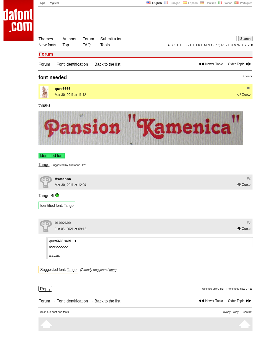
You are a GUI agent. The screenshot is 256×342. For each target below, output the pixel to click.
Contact (247, 311)
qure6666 (62, 89)
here (112, 270)
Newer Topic (214, 64)
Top (65, 45)
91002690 (63, 223)
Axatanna (74, 164)
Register (54, 3)
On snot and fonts (58, 311)
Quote (246, 94)
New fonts (47, 45)
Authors (69, 39)
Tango (44, 164)
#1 (248, 88)
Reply (45, 289)
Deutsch (210, 3)
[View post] (85, 164)
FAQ (86, 45)
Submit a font (112, 39)
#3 (248, 222)
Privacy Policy (230, 311)
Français (174, 3)
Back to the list (107, 64)
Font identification (72, 64)
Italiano (227, 3)
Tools (105, 45)
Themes (45, 39)
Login (41, 3)
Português (245, 3)
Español (193, 3)
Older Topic (236, 64)
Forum (88, 39)
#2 (248, 178)
